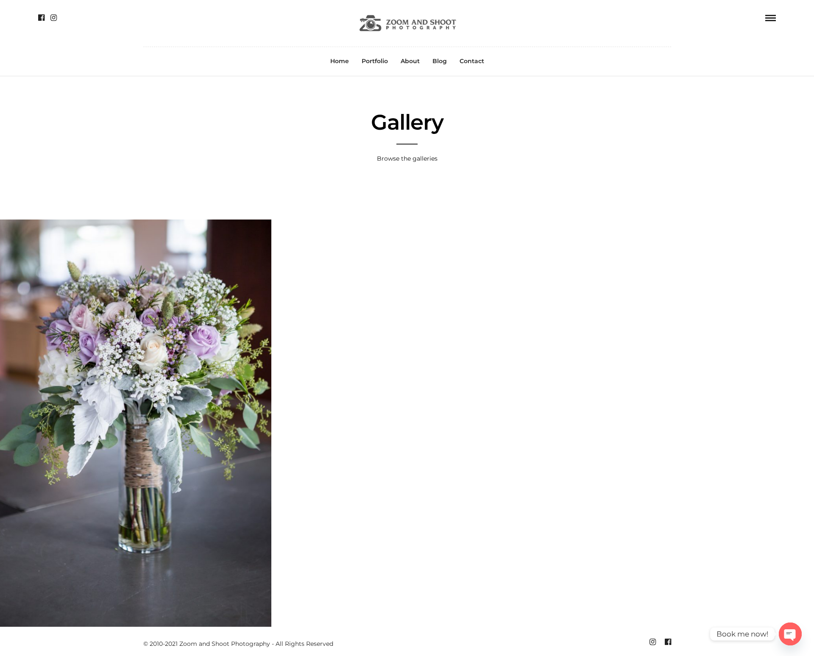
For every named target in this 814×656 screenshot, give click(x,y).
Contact (472, 61)
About (410, 61)
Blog (439, 61)
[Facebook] (41, 18)
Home (339, 61)
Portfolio (375, 61)
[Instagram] (53, 18)
